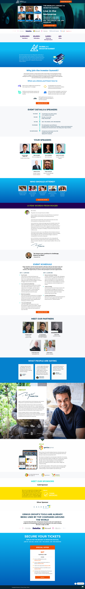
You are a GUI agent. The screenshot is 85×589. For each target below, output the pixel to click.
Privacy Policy (23, 587)
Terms (28, 587)
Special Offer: (66, 1)
